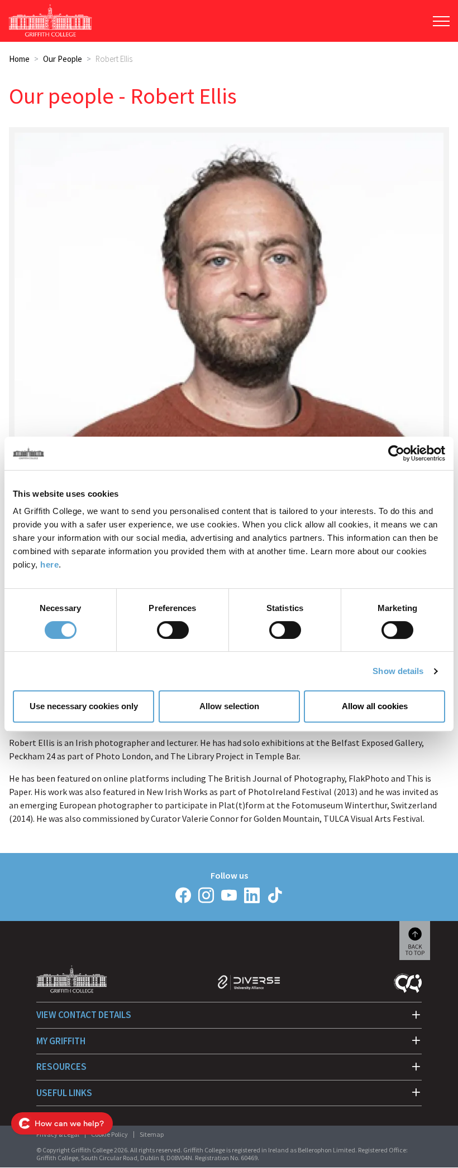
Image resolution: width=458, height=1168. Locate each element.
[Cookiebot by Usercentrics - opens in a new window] (396, 453)
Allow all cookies (375, 706)
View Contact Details (83, 1015)
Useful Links (64, 1093)
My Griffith (60, 1041)
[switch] (173, 630)
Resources (61, 1066)
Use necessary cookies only (84, 706)
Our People (62, 59)
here (49, 564)
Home (19, 59)
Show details (398, 671)
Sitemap (152, 1134)
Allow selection (229, 706)
